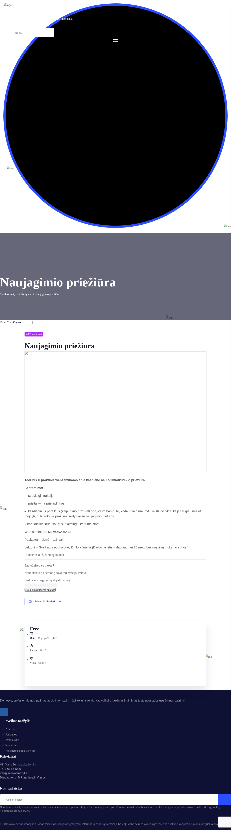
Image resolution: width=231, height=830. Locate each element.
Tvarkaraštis (53, 18)
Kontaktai (67, 18)
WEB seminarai (34, 334)
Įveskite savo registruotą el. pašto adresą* (48, 580)
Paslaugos (34, 18)
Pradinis (8, 18)
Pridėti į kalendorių (45, 601)
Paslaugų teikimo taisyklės (20, 750)
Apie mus (20, 18)
